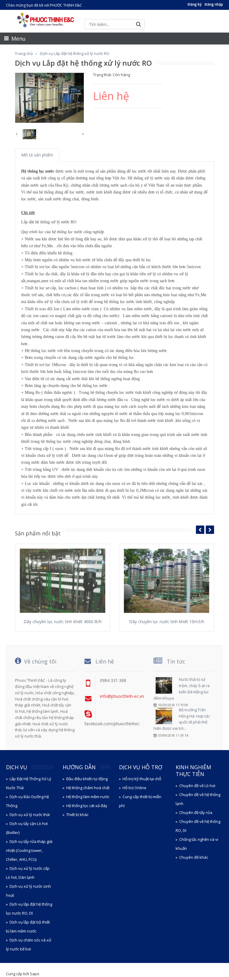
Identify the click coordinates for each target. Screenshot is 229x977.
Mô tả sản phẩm (37, 155)
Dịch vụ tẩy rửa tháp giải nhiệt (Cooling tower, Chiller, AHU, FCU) (29, 850)
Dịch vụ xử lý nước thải (30, 814)
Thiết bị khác (77, 814)
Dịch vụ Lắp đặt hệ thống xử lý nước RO (74, 53)
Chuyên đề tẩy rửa (195, 812)
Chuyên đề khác (193, 857)
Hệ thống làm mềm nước (87, 796)
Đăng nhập (214, 4)
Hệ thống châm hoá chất (87, 787)
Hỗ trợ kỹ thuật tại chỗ (142, 778)
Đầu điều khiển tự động (87, 778)
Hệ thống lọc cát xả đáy (86, 805)
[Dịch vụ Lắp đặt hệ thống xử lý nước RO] (49, 98)
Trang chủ (24, 53)
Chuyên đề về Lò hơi (197, 785)
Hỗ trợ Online (134, 787)
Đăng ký (195, 4)
